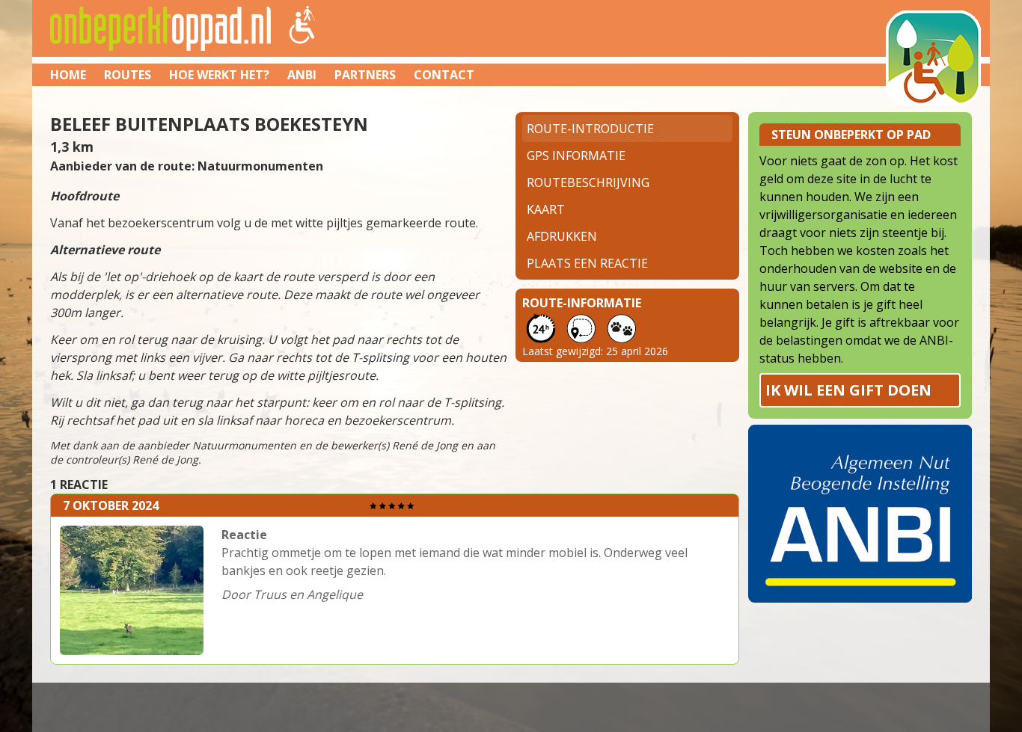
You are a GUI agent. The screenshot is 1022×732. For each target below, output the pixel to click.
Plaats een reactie (587, 263)
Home (68, 75)
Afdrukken (562, 236)
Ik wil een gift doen (848, 390)
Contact (444, 75)
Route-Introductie (590, 128)
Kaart (546, 209)
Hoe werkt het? (219, 75)
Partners (365, 75)
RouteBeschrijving (588, 182)
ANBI (301, 75)
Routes (127, 75)
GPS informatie (576, 155)
